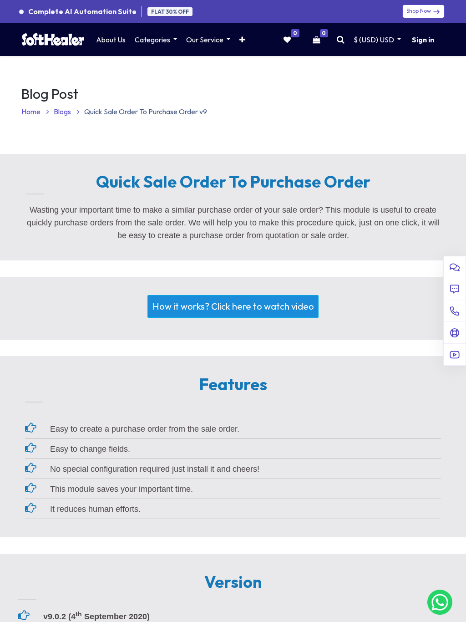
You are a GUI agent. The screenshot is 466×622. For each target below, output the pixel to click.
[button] (242, 40)
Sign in (423, 39)
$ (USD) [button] (374, 39)
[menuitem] (111, 40)
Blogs (63, 111)
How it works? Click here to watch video (233, 306)
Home (31, 111)
